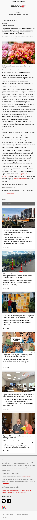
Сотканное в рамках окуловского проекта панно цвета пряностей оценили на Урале (18, 316)
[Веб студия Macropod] (18, 507)
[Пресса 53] (18, 6)
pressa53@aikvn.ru (26, 476)
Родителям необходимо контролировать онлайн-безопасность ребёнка (18, 355)
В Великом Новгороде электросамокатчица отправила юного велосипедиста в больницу (17, 275)
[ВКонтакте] (4, 501)
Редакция (4, 517)
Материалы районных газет (18, 15)
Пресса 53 (6, 483)
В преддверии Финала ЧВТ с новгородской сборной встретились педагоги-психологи (18, 395)
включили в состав (20, 179)
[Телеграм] (9, 501)
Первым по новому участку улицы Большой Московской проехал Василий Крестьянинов (17, 232)
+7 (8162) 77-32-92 (20, 475)
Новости (18, 12)
